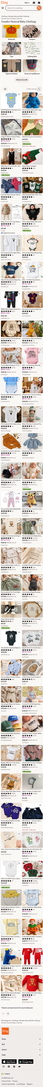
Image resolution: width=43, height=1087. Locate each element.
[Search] (39, 8)
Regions (29, 1084)
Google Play (25, 1061)
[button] (5, 1074)
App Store (9, 1061)
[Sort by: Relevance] (39, 89)
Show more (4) (21, 80)
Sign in (27, 3)
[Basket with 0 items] (39, 2)
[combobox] (20, 8)
